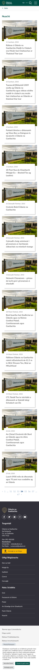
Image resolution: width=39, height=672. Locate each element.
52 (14, 492)
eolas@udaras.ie (16, 544)
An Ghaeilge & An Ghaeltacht (12, 606)
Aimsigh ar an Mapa (15, 551)
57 (33, 492)
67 (18, 495)
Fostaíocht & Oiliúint (9, 597)
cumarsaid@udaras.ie (17, 546)
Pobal (4, 602)
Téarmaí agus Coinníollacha (11, 629)
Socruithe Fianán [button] (8, 663)
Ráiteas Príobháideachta (10, 637)
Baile (6, 8)
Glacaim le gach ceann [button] (22, 663)
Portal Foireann (9, 644)
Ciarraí (4, 576)
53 (18, 492)
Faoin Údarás (6, 611)
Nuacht (4, 615)
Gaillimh (5, 572)
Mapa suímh (6, 633)
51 (11, 492)
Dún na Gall (6, 563)
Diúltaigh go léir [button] (8, 667)
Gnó (3, 593)
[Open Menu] (35, 3)
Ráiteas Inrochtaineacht (10, 641)
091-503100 (9, 539)
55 (25, 492)
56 (29, 492)
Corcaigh (5, 581)
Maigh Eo (5, 567)
